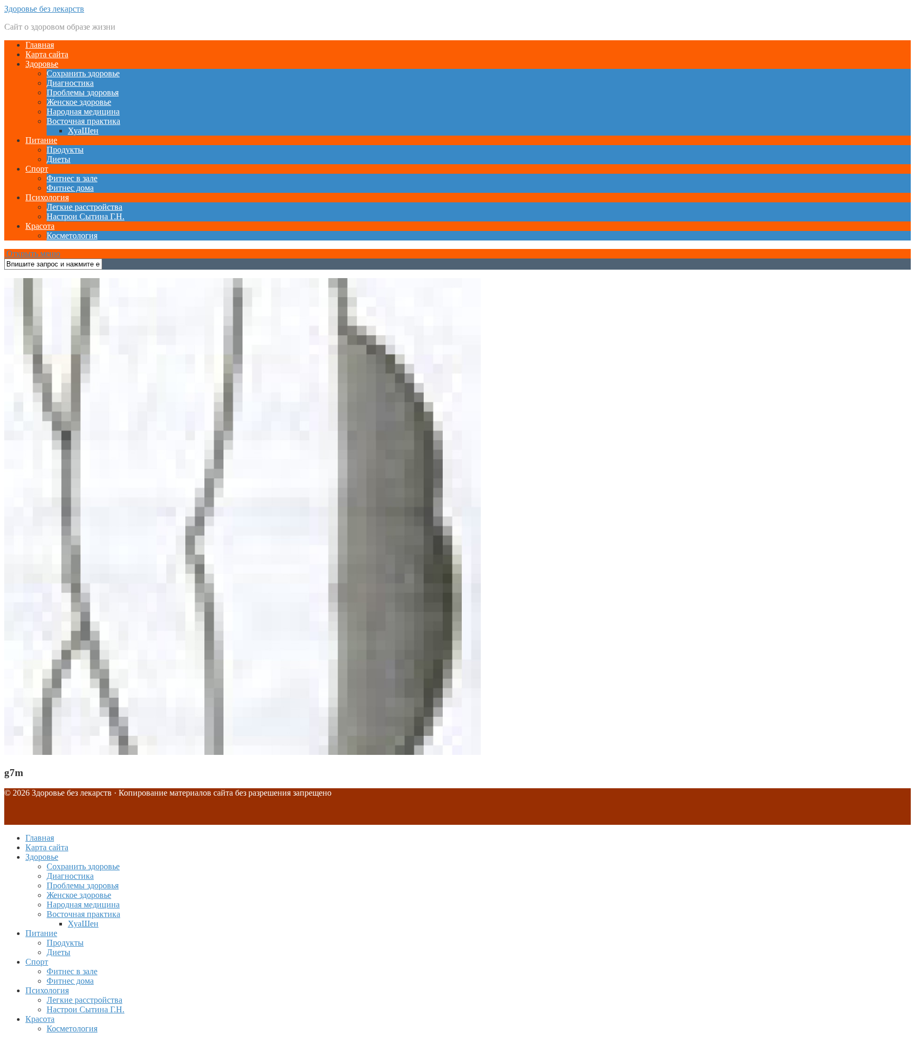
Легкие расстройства (84, 206)
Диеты (58, 159)
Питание (41, 140)
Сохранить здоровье (83, 73)
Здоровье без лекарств (44, 8)
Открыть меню (32, 253)
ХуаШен (83, 130)
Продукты (65, 149)
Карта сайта (46, 54)
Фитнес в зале (72, 178)
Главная (39, 44)
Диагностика (70, 82)
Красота (40, 225)
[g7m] (242, 751)
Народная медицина (83, 111)
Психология (47, 197)
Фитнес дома (70, 187)
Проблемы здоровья (83, 92)
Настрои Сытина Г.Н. (85, 216)
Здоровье (41, 63)
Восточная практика (83, 121)
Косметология (72, 235)
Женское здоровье (79, 101)
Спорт (36, 168)
